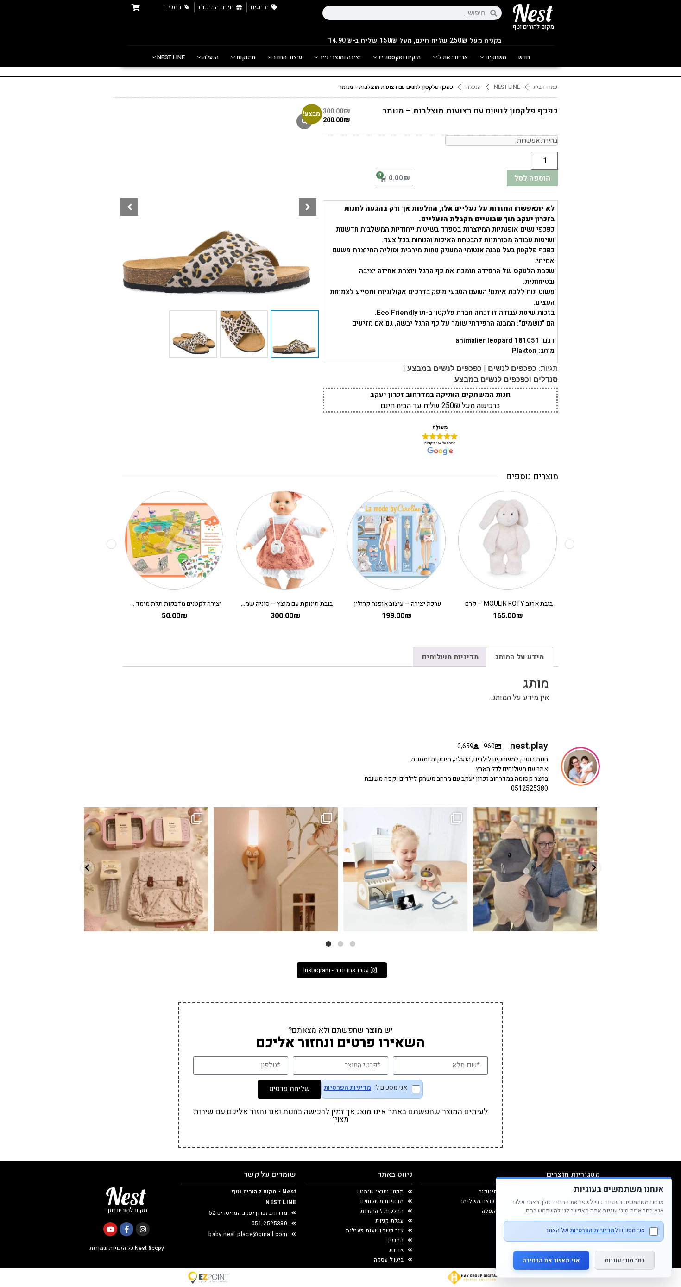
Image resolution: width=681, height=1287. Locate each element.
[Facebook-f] (126, 1229)
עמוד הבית (545, 87)
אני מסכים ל (365, 1088)
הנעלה (210, 57)
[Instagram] (143, 1229)
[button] (307, 207)
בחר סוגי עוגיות (625, 1260)
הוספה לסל (532, 178)
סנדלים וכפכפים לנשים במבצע (506, 379)
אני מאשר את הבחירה (551, 1260)
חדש (524, 57)
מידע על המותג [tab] (519, 657)
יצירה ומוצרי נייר (339, 57)
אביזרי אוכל (452, 57)
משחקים (495, 57)
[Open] (146, 869)
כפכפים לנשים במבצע (444, 368)
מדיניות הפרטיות (347, 1088)
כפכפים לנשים (512, 368)
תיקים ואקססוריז (399, 57)
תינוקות (245, 57)
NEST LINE (170, 57)
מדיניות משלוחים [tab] (450, 657)
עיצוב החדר (286, 57)
